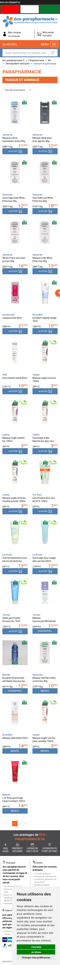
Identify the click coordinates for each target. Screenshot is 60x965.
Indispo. (45, 691)
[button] (17, 90)
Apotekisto (7, 961)
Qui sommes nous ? (13, 886)
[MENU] (53, 44)
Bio (49, 60)
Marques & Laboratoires (45, 876)
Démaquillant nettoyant (18, 63)
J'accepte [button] (36, 947)
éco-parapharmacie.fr (13, 60)
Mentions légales (42, 885)
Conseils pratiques (42, 873)
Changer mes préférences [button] (36, 957)
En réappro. (45, 631)
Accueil (11, 44)
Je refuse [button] (36, 952)
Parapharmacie (36, 60)
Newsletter (9, 903)
